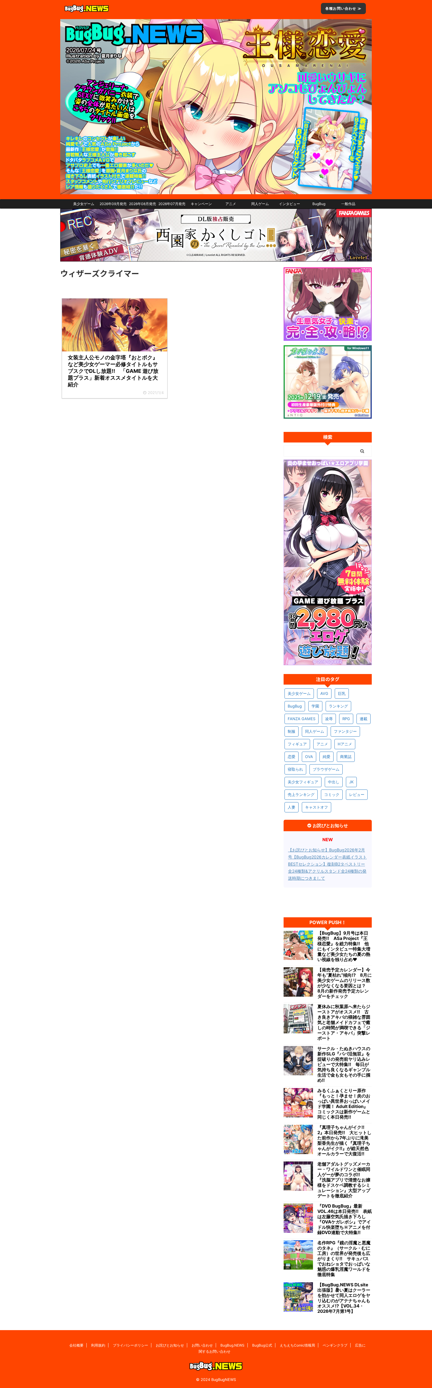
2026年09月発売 (113, 204)
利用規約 (98, 1345)
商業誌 (345, 756)
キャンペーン (201, 204)
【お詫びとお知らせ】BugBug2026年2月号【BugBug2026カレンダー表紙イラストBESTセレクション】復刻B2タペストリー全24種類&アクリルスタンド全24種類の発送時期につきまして (327, 864)
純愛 (326, 756)
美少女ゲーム (83, 204)
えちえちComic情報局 (297, 1345)
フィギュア (297, 744)
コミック (331, 794)
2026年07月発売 (171, 204)
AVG (324, 693)
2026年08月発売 (142, 204)
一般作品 (348, 204)
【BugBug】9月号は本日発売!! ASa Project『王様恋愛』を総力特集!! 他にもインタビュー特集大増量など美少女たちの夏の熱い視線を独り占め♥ (343, 946)
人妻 (291, 807)
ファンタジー (345, 731)
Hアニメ (345, 744)
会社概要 (76, 1345)
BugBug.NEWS (232, 1345)
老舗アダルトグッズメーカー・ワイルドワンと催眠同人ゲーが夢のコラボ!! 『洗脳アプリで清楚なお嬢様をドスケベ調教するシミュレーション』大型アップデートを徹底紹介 (343, 1179)
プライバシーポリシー (130, 1345)
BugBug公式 (262, 1345)
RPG (346, 718)
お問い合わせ (202, 1345)
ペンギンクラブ (335, 1345)
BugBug (318, 204)
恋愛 (291, 756)
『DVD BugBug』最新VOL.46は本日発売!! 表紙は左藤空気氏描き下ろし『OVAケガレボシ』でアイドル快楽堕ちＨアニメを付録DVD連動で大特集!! (344, 1219)
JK (351, 782)
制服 (291, 731)
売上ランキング (301, 794)
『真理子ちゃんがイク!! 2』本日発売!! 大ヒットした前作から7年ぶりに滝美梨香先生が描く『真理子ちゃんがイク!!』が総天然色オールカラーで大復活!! (344, 1140)
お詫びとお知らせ (170, 1345)
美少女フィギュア (303, 782)
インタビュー (289, 204)
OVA (309, 756)
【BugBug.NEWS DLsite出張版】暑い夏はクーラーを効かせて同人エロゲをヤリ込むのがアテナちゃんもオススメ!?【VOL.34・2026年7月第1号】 (343, 1298)
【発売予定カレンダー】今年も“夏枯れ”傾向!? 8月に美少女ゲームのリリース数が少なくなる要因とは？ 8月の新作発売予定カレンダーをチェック (344, 983)
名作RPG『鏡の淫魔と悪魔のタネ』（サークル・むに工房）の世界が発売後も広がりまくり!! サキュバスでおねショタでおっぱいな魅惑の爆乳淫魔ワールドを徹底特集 (344, 1258)
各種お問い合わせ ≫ (343, 8)
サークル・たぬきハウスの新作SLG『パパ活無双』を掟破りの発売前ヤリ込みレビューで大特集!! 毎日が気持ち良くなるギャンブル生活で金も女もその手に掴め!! (343, 1064)
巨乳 (342, 693)
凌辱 (329, 718)
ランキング (338, 706)
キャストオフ (316, 807)
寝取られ (295, 769)
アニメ (230, 204)
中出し (333, 782)
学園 (315, 706)
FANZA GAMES (301, 718)
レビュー (356, 794)
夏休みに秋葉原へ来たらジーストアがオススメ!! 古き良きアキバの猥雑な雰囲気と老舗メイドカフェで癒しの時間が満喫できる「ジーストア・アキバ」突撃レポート (343, 1022)
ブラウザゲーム (326, 769)
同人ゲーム (260, 204)
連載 (363, 718)
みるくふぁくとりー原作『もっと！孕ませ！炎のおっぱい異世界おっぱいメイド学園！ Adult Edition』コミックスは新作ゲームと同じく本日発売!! (343, 1104)
